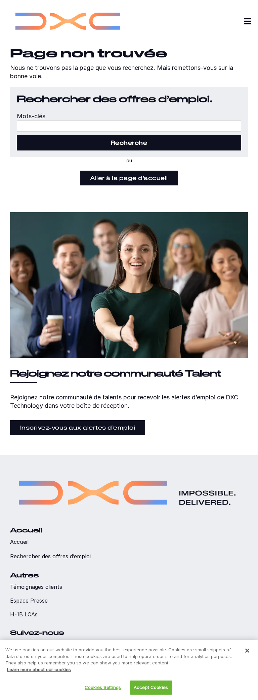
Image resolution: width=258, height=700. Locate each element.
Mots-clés (31, 116)
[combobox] (129, 126)
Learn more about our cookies (39, 669)
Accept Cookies (151, 687)
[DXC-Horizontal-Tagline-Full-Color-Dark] (127, 471)
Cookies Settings (103, 687)
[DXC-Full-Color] (68, 6)
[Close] (247, 650)
